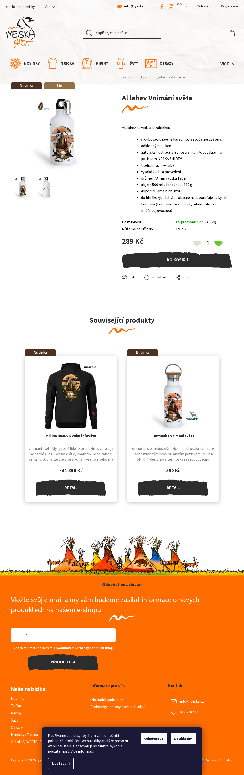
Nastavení (61, 763)
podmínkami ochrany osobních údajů (85, 648)
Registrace (229, 6)
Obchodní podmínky (20, 7)
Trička (16, 705)
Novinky (17, 698)
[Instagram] (171, 6)
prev (15, 439)
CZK (180, 4)
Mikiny (16, 713)
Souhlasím (183, 738)
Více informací (82, 751)
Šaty (14, 720)
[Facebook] (162, 6)
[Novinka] (71, 396)
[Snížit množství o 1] (197, 243)
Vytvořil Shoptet (219, 760)
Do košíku (177, 260)
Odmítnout (153, 738)
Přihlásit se (63, 662)
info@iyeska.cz (136, 6)
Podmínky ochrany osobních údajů (118, 706)
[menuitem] (24, 63)
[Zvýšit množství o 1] (219, 243)
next (229, 439)
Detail (70, 488)
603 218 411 (189, 712)
